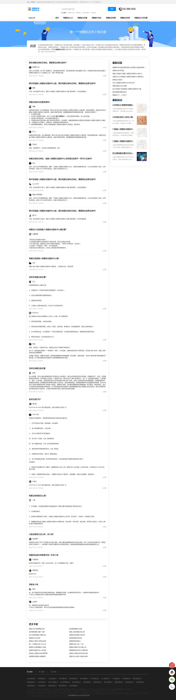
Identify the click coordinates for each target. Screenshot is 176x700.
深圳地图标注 (126, 678)
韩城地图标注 (63, 686)
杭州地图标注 (73, 678)
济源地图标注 (129, 682)
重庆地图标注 (137, 678)
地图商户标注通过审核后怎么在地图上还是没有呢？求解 (130, 67)
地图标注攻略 (111, 18)
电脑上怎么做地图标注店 (37, 629)
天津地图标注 (41, 678)
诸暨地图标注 (97, 682)
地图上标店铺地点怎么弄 (77, 632)
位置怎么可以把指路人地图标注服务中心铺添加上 (128, 76)
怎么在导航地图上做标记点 (37, 635)
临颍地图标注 (118, 682)
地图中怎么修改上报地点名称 (78, 656)
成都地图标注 (31, 682)
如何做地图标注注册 (75, 629)
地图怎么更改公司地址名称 (37, 641)
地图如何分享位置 (118, 70)
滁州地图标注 (108, 682)
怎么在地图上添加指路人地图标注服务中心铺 (126, 89)
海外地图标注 (86, 12)
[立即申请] (172, 665)
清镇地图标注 (52, 686)
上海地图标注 (52, 678)
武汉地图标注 (94, 678)
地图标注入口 (68, 18)
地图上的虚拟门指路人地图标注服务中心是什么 (127, 73)
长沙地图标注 (105, 678)
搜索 (112, 9)
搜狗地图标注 (68, 691)
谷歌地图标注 (58, 691)
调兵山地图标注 (53, 682)
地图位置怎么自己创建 (119, 86)
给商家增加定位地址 (75, 638)
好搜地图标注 (87, 691)
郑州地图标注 (84, 678)
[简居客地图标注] (33, 9)
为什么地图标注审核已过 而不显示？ (124, 83)
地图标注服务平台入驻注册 (37, 650)
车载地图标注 (31, 691)
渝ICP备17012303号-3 (60, 696)
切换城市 (32, 2)
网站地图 (114, 691)
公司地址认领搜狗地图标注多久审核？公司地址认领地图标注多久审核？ (123, 105)
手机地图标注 (48, 691)
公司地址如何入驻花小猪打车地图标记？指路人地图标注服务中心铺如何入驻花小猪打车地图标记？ (123, 117)
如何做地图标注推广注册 (37, 632)
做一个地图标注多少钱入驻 (37, 644)
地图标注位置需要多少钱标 (37, 647)
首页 (57, 18)
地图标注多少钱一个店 (76, 644)
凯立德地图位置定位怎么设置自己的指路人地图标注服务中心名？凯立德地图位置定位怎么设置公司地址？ (123, 153)
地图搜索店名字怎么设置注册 (78, 650)
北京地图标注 (31, 678)
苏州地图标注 (63, 678)
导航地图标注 (77, 691)
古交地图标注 (41, 682)
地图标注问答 (125, 18)
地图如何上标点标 (34, 638)
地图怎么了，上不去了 (119, 95)
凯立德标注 (106, 691)
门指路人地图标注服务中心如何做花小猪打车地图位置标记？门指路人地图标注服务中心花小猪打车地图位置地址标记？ (123, 129)
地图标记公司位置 (140, 18)
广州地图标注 (116, 678)
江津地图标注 (41, 686)
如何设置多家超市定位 (119, 92)
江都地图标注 (87, 682)
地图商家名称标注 (75, 641)
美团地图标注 (97, 691)
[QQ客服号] (172, 672)
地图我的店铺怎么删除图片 (37, 656)
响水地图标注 (76, 682)
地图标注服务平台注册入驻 (77, 647)
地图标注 (78, 12)
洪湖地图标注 (140, 682)
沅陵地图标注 (31, 686)
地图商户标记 (71, 12)
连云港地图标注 (65, 682)
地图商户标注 (96, 18)
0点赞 (104, 76)
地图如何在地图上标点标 (77, 635)
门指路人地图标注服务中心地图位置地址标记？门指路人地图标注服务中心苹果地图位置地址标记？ (123, 141)
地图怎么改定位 (117, 80)
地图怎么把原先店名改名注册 (78, 653)
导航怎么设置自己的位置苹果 (38, 653)
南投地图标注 (73, 686)
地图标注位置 (82, 18)
